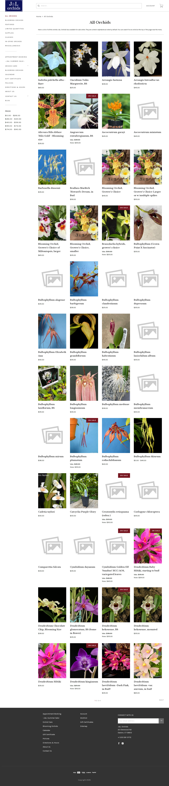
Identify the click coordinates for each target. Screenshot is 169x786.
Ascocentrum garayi (113, 132)
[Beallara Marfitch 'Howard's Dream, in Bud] (84, 167)
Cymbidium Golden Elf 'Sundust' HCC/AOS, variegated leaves (115, 571)
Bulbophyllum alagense (51, 300)
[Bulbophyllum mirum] (52, 435)
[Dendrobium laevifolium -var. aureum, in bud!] (148, 660)
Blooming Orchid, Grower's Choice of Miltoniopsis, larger (49, 248)
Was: (72, 140)
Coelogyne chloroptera (147, 512)
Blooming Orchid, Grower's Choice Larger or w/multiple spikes (147, 192)
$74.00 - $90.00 (13, 129)
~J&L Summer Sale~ (15, 61)
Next (161, 700)
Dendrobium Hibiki (49, 681)
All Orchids (11, 16)
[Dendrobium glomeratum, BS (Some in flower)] (84, 604)
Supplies (9, 33)
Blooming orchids (14, 20)
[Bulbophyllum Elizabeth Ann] (52, 331)
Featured (9, 24)
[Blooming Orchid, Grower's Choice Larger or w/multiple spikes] (148, 167)
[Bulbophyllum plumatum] (84, 435)
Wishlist (83, 718)
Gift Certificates (86, 722)
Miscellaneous (12, 46)
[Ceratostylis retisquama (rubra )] (116, 490)
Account (150, 6)
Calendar (10, 74)
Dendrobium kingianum (84, 681)
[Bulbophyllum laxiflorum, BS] (52, 383)
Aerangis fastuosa (112, 80)
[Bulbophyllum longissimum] (84, 383)
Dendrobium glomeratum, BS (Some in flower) (83, 629)
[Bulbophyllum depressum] (148, 278)
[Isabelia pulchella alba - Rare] (52, 59)
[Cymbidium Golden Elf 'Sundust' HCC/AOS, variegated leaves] (116, 545)
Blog (7, 101)
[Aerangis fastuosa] (116, 59)
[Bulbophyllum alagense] (52, 278)
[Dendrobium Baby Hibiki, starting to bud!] (148, 545)
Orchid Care (11, 66)
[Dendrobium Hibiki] (52, 660)
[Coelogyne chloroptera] (148, 490)
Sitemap (83, 726)
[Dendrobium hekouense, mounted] (148, 604)
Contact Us (11, 96)
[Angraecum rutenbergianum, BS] (84, 111)
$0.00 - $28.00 (12, 115)
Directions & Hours (15, 87)
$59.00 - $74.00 (13, 126)
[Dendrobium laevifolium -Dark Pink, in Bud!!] (116, 660)
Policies (9, 83)
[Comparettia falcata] (52, 545)
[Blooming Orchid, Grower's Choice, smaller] (84, 222)
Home (38, 16)
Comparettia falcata (49, 567)
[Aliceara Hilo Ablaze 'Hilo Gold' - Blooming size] (52, 111)
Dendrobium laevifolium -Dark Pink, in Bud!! (115, 685)
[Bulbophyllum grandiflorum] (84, 331)
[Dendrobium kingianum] (84, 660)
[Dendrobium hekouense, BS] (116, 604)
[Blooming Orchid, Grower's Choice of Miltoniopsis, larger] (52, 222)
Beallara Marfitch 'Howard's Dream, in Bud (81, 192)
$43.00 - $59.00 (13, 122)
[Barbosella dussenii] (52, 167)
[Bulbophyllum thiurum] (148, 435)
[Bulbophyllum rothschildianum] (116, 435)
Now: (72, 143)
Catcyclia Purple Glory (83, 512)
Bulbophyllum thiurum (147, 456)
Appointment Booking (16, 57)
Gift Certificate (13, 79)
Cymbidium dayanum (82, 567)
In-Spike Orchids (13, 41)
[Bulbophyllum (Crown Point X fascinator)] (148, 222)
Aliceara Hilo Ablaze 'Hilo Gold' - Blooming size (51, 136)
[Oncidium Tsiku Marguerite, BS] (84, 59)
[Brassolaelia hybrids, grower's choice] (116, 222)
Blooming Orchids (14, 70)
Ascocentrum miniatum (147, 132)
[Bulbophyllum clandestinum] (116, 278)
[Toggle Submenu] (27, 65)
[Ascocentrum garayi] (116, 111)
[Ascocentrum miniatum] (148, 111)
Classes (9, 37)
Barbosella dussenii (49, 188)
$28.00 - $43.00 (13, 119)
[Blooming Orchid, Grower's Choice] (116, 167)
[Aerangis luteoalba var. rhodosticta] (148, 59)
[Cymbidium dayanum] (84, 545)
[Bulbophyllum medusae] (116, 383)
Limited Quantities (14, 29)
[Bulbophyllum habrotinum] (116, 331)
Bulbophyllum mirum (51, 456)
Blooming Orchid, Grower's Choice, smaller (80, 248)
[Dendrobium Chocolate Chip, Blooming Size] (52, 604)
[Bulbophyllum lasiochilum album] (148, 331)
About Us (9, 91)
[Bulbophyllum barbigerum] (84, 278)
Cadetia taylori (46, 512)
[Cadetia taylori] (52, 490)
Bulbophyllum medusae (115, 404)
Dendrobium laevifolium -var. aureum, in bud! (143, 685)
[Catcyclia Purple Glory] (84, 490)
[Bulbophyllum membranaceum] (148, 383)
